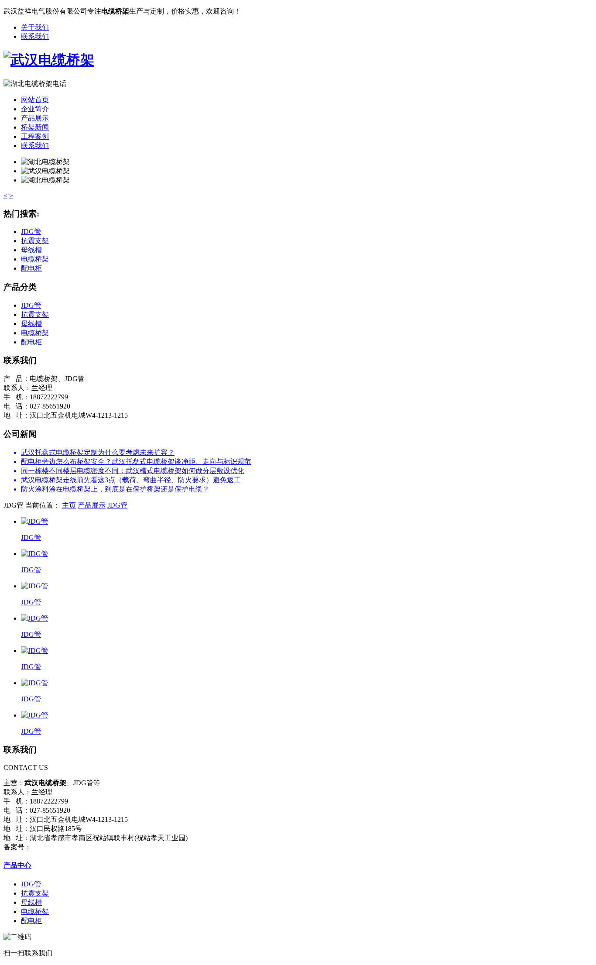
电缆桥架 (35, 259)
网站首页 (35, 99)
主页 (69, 505)
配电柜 (31, 268)
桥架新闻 (35, 127)
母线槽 (31, 250)
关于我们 (35, 27)
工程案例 (35, 136)
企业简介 (35, 109)
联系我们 (35, 36)
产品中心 (17, 865)
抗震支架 (35, 240)
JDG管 (31, 231)
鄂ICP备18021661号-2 (64, 847)
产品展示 (35, 118)
